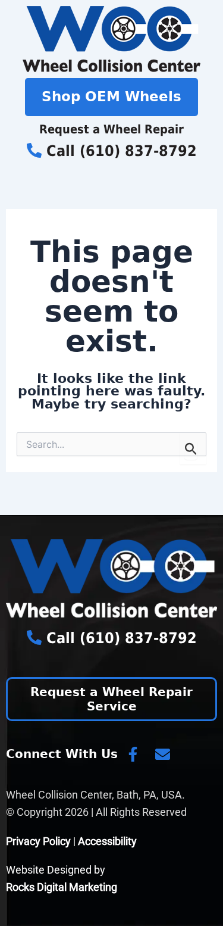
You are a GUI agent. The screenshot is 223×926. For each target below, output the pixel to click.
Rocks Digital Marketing (61, 887)
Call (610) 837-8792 (119, 151)
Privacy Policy (38, 841)
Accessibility (107, 841)
